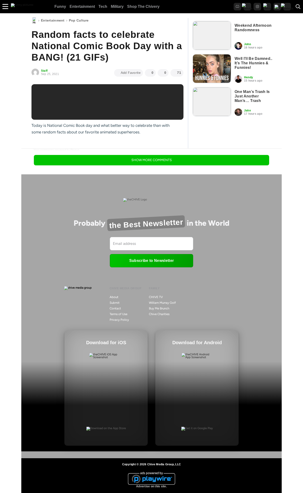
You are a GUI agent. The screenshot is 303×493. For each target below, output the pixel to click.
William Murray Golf (162, 302)
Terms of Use (118, 314)
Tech (102, 6)
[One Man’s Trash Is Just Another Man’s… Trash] (212, 102)
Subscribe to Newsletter (151, 261)
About (114, 297)
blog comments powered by (56, 150)
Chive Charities (159, 314)
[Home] (34, 20)
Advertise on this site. (151, 486)
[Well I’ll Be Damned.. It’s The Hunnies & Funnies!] (212, 68)
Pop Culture (79, 20)
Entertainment (82, 6)
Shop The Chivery (143, 6)
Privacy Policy (119, 319)
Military (117, 6)
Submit (115, 302)
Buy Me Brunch (159, 308)
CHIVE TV (156, 297)
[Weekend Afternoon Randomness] (212, 35)
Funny (60, 6)
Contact (115, 308)
